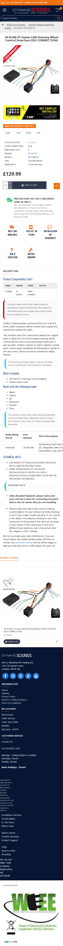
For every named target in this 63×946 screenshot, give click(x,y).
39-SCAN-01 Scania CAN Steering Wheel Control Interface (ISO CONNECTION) (30, 630)
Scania (7, 27)
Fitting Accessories (16, 24)
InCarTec (32, 153)
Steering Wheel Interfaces (41, 24)
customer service (24, 542)
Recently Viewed (9, 558)
